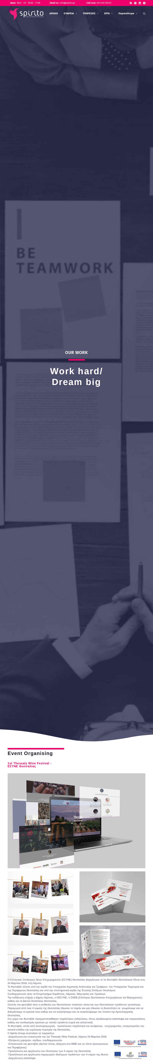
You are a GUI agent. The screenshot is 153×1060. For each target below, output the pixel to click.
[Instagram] (135, 3)
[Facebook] (131, 3)
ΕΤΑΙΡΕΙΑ (69, 13)
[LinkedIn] (140, 3)
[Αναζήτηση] (144, 13)
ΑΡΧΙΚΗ (53, 13)
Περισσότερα (126, 13)
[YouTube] (144, 3)
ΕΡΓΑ (107, 13)
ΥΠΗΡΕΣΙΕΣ (89, 13)
